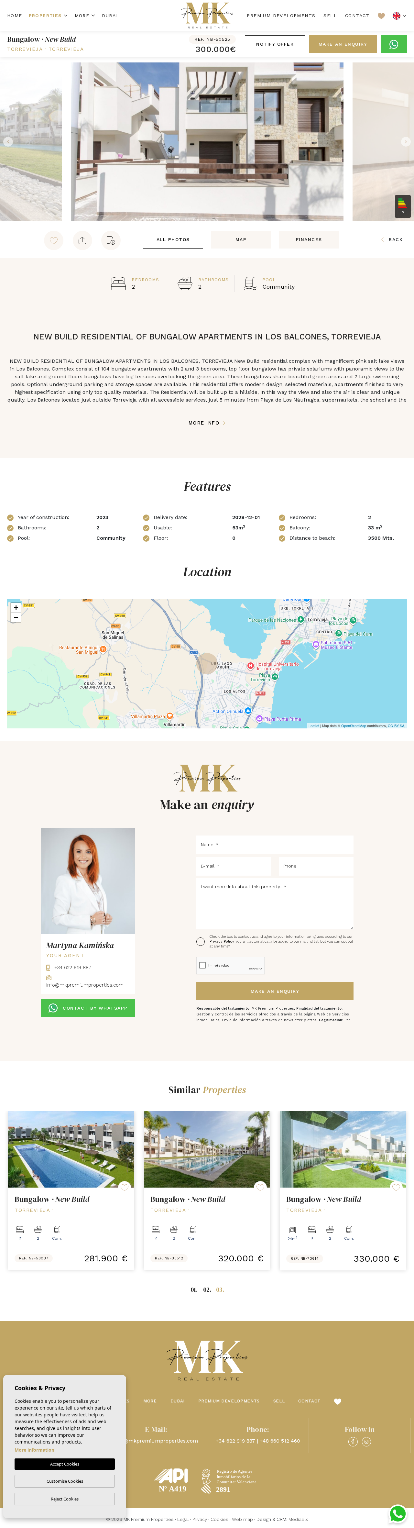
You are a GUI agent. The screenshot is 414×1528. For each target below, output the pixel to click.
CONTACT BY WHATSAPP (95, 1008)
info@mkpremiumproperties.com (156, 1441)
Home (14, 15)
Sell (330, 15)
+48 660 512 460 (280, 1441)
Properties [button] (45, 15)
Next (407, 141)
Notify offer (275, 44)
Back (396, 239)
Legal (183, 1519)
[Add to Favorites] (53, 240)
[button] (82, 240)
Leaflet (314, 725)
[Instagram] (366, 1441)
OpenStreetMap (353, 725)
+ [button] (16, 607)
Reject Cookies (65, 1499)
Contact (357, 15)
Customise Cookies (65, 1481)
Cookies (219, 1519)
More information (34, 1450)
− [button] (16, 617)
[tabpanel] (71, 1190)
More (82, 15)
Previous (6, 141)
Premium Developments (281, 15)
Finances (309, 239)
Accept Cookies (64, 1464)
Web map (242, 1519)
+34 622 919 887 (72, 967)
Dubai (110, 15)
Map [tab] (241, 239)
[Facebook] (352, 1441)
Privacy (199, 1519)
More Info (205, 423)
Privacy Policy (222, 941)
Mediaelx (298, 1519)
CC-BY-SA (396, 725)
